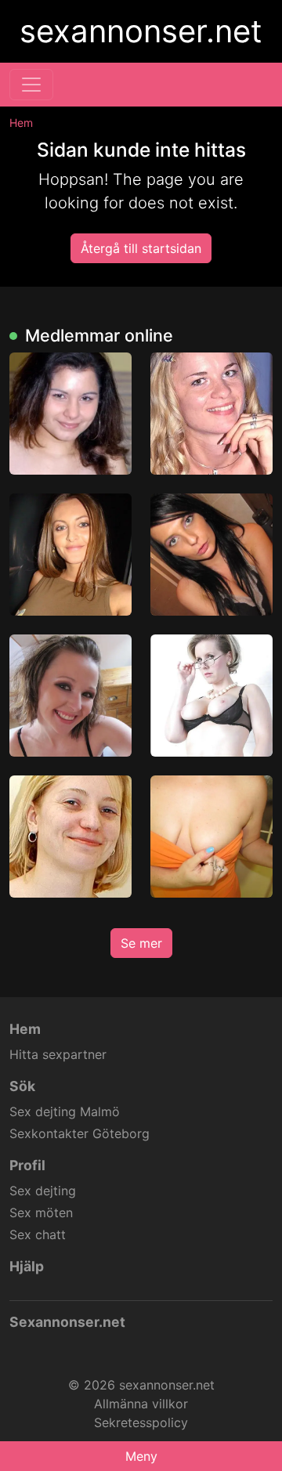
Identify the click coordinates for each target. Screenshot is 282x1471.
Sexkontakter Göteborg (79, 1133)
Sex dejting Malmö (64, 1111)
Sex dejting (42, 1190)
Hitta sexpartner (58, 1054)
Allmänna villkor (141, 1403)
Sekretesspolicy (141, 1422)
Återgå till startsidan (141, 248)
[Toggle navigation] (31, 84)
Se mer (141, 943)
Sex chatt (37, 1234)
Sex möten (41, 1212)
